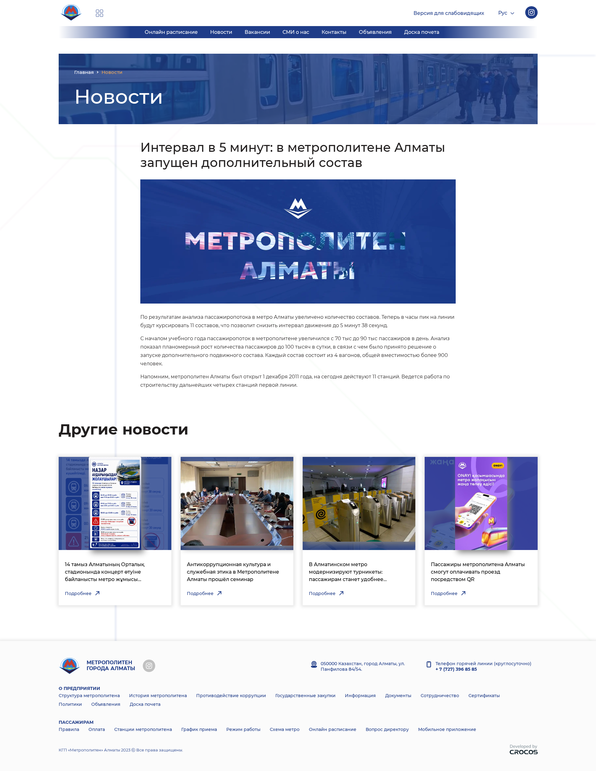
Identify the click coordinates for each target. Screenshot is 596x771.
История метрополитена (158, 695)
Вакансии (257, 32)
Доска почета (421, 32)
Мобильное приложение (447, 729)
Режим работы (243, 729)
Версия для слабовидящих (448, 13)
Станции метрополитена (143, 729)
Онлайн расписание (171, 32)
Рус (502, 13)
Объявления (375, 32)
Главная (84, 72)
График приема (199, 729)
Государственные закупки (305, 695)
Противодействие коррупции (231, 695)
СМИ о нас (295, 32)
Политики (70, 704)
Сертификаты (484, 695)
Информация (360, 695)
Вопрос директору (387, 729)
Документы (398, 695)
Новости (221, 32)
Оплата (96, 729)
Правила (69, 729)
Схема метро (285, 729)
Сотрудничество (440, 695)
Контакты (334, 32)
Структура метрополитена (89, 695)
